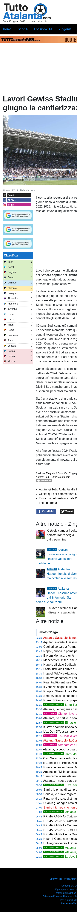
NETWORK (56, 879)
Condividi (47, 511)
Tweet (69, 511)
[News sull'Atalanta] (27, 11)
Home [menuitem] (7, 29)
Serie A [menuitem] (23, 29)
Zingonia (50, 473)
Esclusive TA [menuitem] (43, 29)
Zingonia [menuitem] (65, 29)
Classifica (11, 255)
